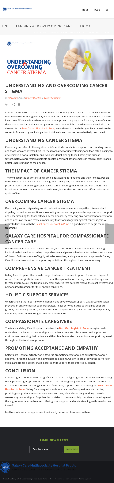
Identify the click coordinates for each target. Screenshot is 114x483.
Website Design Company (66, 479)
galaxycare (13, 97)
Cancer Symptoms (50, 32)
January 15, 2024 (33, 97)
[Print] (20, 104)
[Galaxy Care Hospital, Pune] (38, 466)
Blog (97, 9)
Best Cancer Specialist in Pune (53, 224)
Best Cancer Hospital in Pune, (39, 128)
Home (85, 9)
